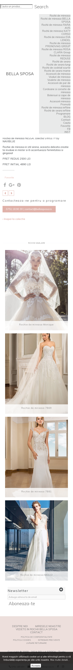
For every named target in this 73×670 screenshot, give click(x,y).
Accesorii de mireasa (58, 73)
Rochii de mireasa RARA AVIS (55, 26)
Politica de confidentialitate (36, 637)
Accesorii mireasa (60, 101)
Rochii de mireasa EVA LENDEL (57, 38)
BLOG (66, 116)
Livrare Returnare (36, 643)
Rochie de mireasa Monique (36, 324)
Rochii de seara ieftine (57, 110)
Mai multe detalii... (60, 659)
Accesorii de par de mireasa (59, 84)
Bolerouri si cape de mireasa (58, 97)
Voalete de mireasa (58, 80)
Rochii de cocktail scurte (56, 67)
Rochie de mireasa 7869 (36, 408)
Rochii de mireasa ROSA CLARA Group (56, 51)
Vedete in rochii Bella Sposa (36, 629)
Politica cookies (22, 640)
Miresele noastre (48, 626)
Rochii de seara (61, 61)
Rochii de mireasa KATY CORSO (56, 32)
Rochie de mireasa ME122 (36, 575)
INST (67, 132)
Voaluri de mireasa (59, 76)
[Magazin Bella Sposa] (20, 73)
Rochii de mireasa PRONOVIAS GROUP (57, 45)
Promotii (65, 104)
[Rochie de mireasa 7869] (36, 373)
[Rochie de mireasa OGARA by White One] (11, 192)
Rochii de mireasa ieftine (55, 107)
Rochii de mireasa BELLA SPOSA (55, 20)
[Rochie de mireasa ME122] (36, 540)
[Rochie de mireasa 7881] (36, 457)
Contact (65, 119)
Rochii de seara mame (57, 70)
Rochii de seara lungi (58, 64)
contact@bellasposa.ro (38, 209)
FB (68, 129)
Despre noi (20, 626)
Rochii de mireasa (60, 15)
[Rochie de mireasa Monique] (36, 290)
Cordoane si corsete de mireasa (56, 90)
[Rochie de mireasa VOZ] (5, 192)
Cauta (66, 122)
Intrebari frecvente (49, 640)
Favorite (65, 125)
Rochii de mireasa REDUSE (60, 57)
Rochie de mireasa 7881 (36, 491)
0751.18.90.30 (14, 209)
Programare (63, 113)
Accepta (35, 665)
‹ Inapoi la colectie (14, 219)
